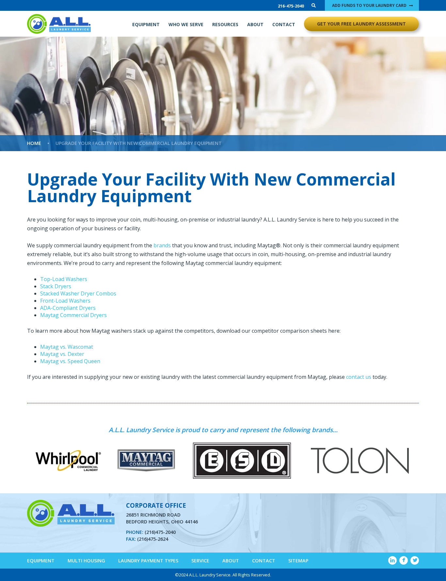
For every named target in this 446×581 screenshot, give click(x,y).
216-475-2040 (291, 6)
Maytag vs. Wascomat (66, 346)
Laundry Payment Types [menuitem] (148, 560)
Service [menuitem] (200, 560)
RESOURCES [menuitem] (225, 24)
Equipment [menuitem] (41, 560)
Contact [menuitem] (263, 560)
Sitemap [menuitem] (298, 560)
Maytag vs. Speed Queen (70, 361)
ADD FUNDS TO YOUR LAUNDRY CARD (369, 5)
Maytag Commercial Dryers (73, 315)
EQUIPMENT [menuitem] (146, 24)
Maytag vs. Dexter (62, 354)
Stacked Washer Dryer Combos (78, 293)
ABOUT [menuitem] (255, 24)
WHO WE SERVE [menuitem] (185, 24)
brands (162, 245)
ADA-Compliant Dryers (68, 307)
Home (34, 143)
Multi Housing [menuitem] (86, 560)
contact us (358, 376)
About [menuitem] (230, 560)
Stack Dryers (55, 286)
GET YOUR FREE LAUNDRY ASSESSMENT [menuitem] (361, 24)
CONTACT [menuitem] (283, 24)
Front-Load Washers (65, 300)
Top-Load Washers (63, 279)
